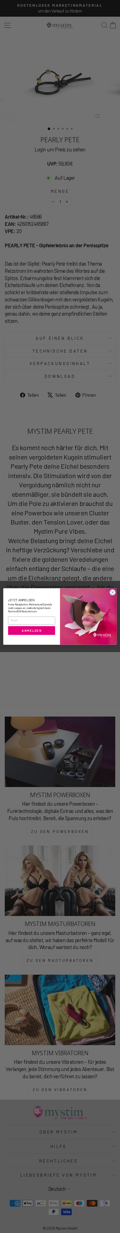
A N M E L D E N (31, 630)
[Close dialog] (112, 592)
